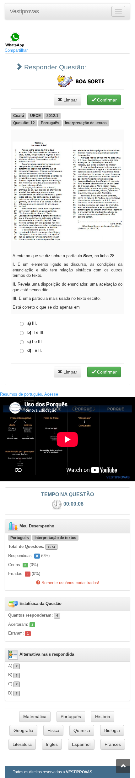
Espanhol (81, 744)
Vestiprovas (24, 11)
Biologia (112, 730)
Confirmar (106, 99)
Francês (113, 744)
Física (53, 730)
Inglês (52, 744)
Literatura (22, 744)
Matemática (34, 716)
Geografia (23, 730)
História (102, 716)
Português (71, 716)
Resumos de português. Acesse (29, 394)
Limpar (69, 99)
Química (81, 730)
